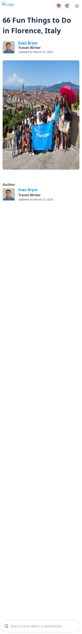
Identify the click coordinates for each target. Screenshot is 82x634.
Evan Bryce (27, 43)
